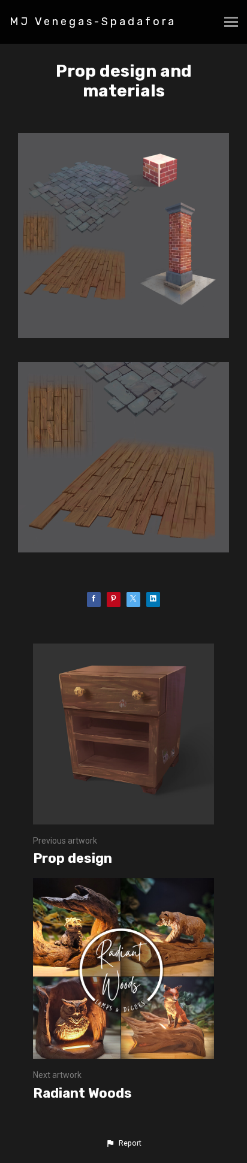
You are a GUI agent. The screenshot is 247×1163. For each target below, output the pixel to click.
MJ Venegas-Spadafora (93, 21)
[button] (123, 1143)
